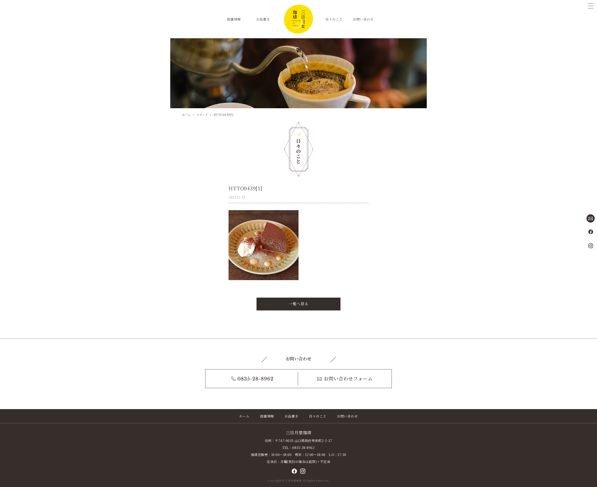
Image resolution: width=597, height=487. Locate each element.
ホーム (244, 416)
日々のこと (334, 19)
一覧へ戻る (299, 303)
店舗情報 (234, 19)
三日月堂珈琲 (299, 432)
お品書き (263, 19)
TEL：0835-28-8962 (298, 447)
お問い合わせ (363, 19)
